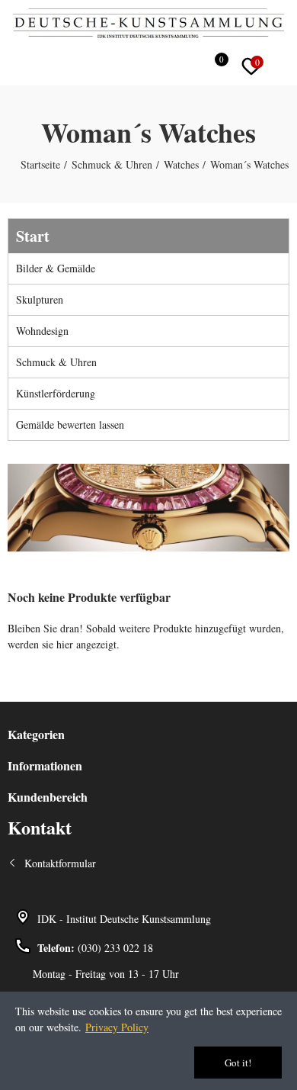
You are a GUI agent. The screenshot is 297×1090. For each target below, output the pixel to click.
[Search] (184, 66)
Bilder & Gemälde (55, 268)
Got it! (238, 1062)
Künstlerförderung (55, 393)
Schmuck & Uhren (56, 362)
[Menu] (15, 64)
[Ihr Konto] (285, 66)
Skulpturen (39, 299)
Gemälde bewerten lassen (70, 424)
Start (33, 236)
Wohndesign (42, 330)
